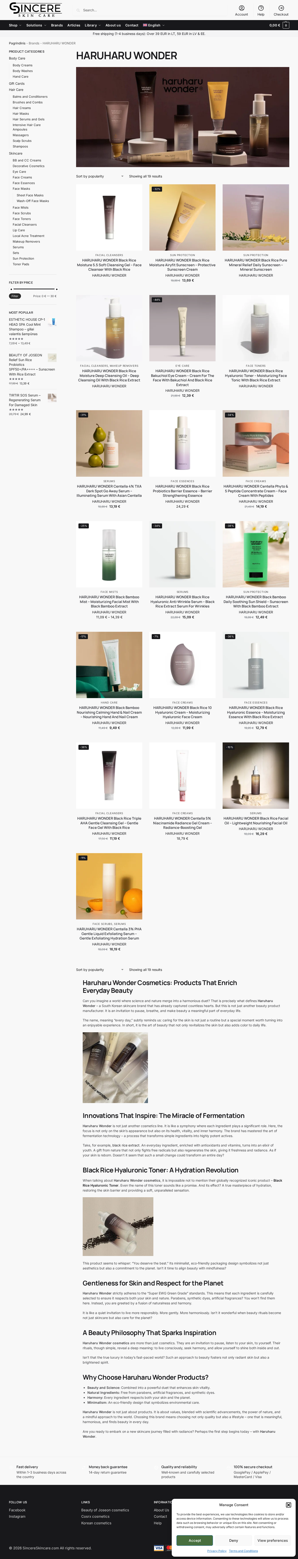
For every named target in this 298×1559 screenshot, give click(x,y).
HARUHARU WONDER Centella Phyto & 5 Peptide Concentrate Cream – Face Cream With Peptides (256, 491)
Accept (195, 1540)
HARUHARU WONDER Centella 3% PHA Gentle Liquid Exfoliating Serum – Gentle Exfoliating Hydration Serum (109, 934)
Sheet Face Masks (30, 195)
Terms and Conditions (243, 1551)
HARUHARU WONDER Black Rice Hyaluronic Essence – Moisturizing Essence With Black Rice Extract (256, 712)
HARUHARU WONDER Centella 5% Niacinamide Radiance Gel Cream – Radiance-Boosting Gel (182, 823)
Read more (256, 282)
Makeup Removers (124, 365)
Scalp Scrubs (22, 141)
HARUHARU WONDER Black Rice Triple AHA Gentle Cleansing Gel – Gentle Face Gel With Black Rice (109, 823)
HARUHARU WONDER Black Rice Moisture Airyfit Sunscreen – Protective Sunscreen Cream (182, 265)
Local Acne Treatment (28, 236)
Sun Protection (182, 255)
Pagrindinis (17, 43)
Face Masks (21, 188)
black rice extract (125, 1145)
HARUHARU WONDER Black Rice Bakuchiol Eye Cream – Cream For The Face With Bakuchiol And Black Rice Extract (182, 378)
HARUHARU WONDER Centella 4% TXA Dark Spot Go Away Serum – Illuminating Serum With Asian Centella (109, 491)
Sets (16, 253)
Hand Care (109, 702)
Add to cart (182, 290)
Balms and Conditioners (30, 96)
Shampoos (20, 146)
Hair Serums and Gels (29, 119)
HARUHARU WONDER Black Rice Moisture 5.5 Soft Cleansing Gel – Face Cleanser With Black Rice (109, 265)
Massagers (21, 135)
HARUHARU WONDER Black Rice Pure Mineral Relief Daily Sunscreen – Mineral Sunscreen (256, 265)
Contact (160, 1516)
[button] (288, 1505)
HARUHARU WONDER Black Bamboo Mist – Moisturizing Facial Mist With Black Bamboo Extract (109, 602)
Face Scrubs (102, 924)
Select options (109, 282)
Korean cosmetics (96, 1523)
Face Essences (182, 481)
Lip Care (19, 230)
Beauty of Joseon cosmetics (105, 1510)
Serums (109, 481)
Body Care (17, 58)
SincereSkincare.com (41, 1548)
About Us (161, 1510)
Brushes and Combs (28, 102)
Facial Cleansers (109, 255)
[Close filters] (58, 52)
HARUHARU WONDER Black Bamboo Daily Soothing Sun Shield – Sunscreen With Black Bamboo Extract (256, 602)
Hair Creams (22, 108)
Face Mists (109, 592)
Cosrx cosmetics (95, 1516)
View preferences (272, 1540)
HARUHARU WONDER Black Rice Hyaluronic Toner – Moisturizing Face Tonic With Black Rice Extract (256, 376)
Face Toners (256, 365)
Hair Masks (21, 113)
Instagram (17, 1516)
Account (241, 14)
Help (261, 14)
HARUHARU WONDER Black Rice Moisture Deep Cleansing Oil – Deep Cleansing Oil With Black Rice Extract (109, 376)
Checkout (281, 14)
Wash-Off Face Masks (33, 201)
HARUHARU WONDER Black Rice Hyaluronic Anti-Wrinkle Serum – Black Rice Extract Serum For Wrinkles (183, 602)
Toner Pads (21, 264)
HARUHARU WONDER (109, 275)
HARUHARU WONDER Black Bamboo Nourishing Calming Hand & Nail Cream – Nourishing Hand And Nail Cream (109, 712)
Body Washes (23, 71)
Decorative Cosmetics (29, 166)
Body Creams (23, 65)
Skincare (15, 153)
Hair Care (16, 90)
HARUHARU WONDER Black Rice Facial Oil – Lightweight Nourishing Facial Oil (256, 820)
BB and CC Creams (27, 160)
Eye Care (183, 365)
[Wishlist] (135, 191)
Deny (233, 1540)
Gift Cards (16, 83)
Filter (15, 296)
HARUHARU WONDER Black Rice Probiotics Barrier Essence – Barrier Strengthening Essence (182, 491)
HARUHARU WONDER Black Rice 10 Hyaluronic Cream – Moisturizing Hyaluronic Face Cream (182, 712)
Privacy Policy (217, 1551)
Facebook (17, 1510)
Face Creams (256, 481)
